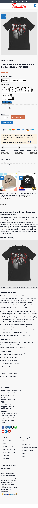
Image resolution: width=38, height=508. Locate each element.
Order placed (5, 153)
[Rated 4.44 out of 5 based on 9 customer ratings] (19, 72)
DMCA (24, 453)
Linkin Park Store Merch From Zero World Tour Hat (27, 194)
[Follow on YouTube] (9, 431)
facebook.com (14, 364)
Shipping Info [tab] (4, 208)
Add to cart (17, 117)
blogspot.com (13, 373)
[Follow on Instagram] (6, 427)
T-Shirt (16, 162)
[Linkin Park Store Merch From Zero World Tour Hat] (27, 182)
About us (25, 441)
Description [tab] (4, 204)
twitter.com (13, 357)
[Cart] (35, 5)
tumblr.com (12, 376)
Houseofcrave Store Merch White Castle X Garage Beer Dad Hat (8, 195)
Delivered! (33, 153)
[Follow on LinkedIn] (6, 431)
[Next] (36, 187)
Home (3, 60)
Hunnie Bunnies (9, 165)
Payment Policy (27, 450)
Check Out (7, 122)
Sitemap (6, 456)
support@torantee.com (14, 391)
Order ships (19, 153)
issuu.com (9, 370)
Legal (24, 457)
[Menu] (2, 6)
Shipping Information (29, 447)
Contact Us (26, 444)
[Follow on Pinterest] (3, 431)
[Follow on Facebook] (3, 427)
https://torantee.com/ (17, 354)
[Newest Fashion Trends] (19, 5)
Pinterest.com (14, 367)
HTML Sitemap (8, 459)
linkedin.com (12, 361)
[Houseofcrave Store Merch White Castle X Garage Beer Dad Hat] (8, 182)
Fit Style (4, 76)
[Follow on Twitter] (9, 427)
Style (3, 84)
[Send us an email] (12, 427)
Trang (15, 165)
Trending (10, 60)
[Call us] (15, 427)
